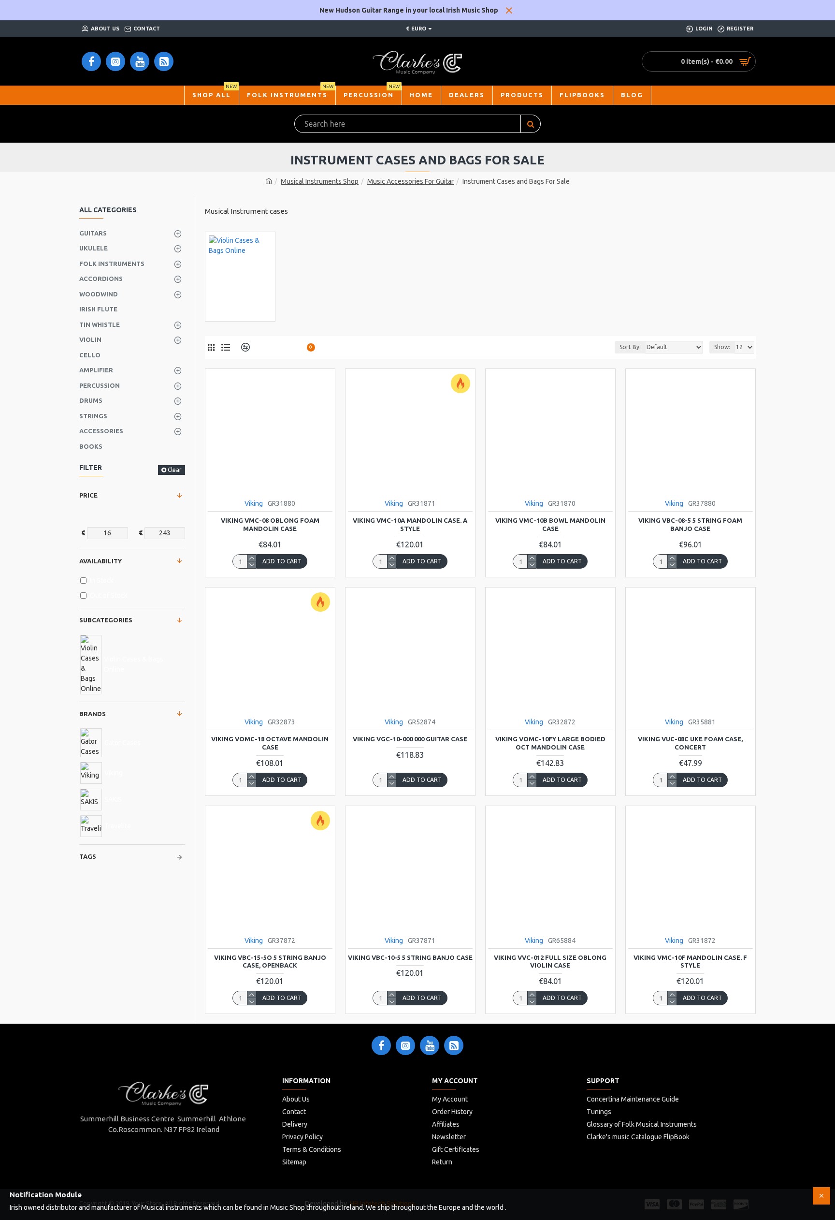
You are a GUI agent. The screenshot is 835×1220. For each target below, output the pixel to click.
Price (88, 495)
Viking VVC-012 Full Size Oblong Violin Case (550, 961)
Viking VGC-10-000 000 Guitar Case (410, 738)
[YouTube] (429, 1045)
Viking (254, 503)
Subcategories (105, 620)
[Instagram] (405, 1045)
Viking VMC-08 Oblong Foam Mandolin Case (270, 524)
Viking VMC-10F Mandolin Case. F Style (690, 961)
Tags (87, 856)
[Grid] (211, 347)
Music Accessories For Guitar (410, 181)
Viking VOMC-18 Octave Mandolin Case (270, 742)
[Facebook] (381, 1045)
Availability (100, 561)
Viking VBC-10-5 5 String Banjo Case (410, 957)
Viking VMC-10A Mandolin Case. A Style (410, 524)
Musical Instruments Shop (320, 181)
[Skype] (453, 1045)
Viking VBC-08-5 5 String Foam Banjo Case (690, 524)
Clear (175, 470)
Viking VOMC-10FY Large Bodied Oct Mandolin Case (550, 742)
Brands (92, 713)
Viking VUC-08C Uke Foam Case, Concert (690, 742)
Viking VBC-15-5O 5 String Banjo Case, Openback (270, 961)
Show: (722, 347)
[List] (225, 347)
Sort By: (630, 347)
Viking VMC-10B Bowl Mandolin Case (550, 524)
